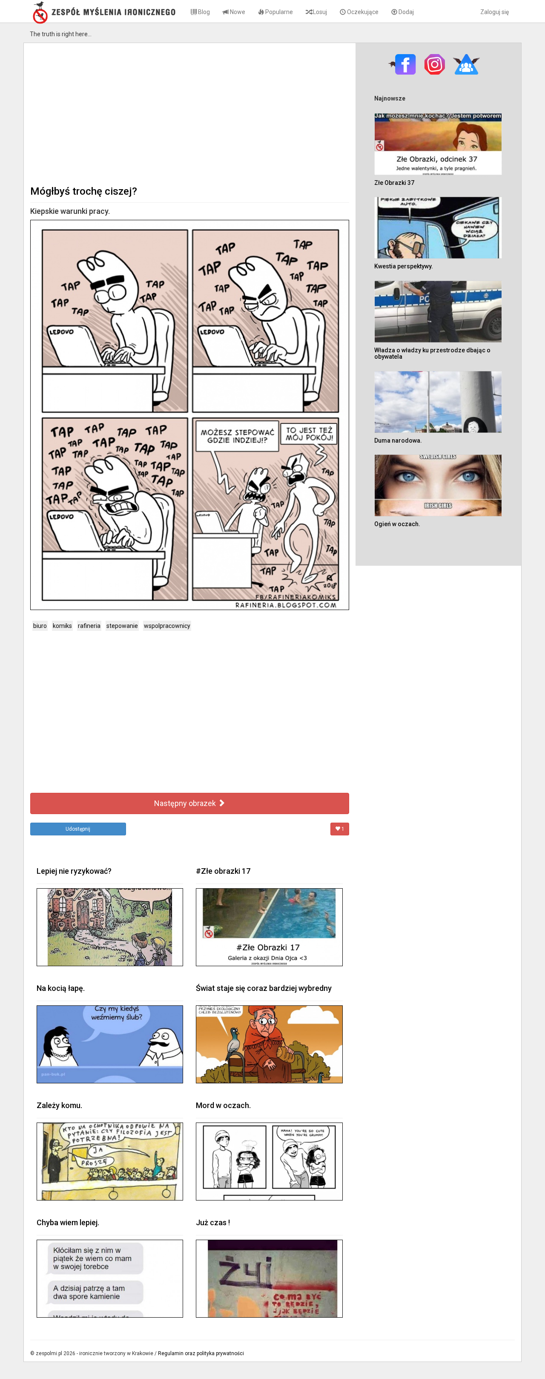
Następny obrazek (186, 803)
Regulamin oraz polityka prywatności (201, 1353)
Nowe (237, 12)
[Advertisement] (189, 113)
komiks (62, 625)
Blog (203, 12)
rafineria (89, 625)
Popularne (278, 12)
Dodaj (405, 12)
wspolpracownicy (167, 625)
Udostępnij (78, 829)
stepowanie (122, 625)
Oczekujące (362, 12)
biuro (40, 625)
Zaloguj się (494, 12)
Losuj (319, 12)
